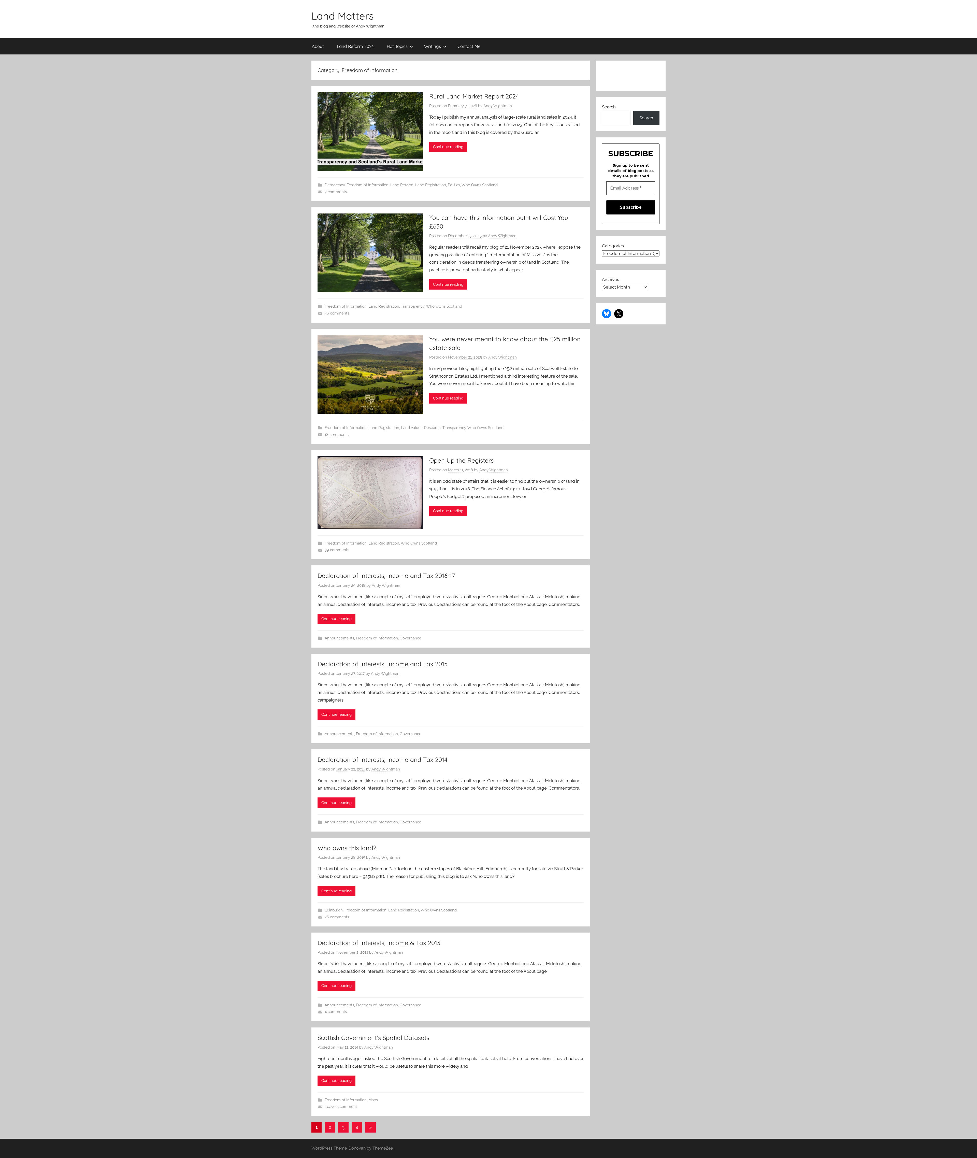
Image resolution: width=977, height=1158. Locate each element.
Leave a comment (341, 1106)
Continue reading (448, 147)
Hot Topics (397, 46)
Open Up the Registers (461, 460)
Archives (610, 279)
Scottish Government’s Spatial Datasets (373, 1037)
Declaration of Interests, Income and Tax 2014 (383, 759)
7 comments (336, 192)
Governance (410, 638)
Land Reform (401, 185)
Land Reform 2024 (355, 46)
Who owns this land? (347, 848)
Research (432, 427)
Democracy (335, 185)
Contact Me (469, 46)
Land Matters (342, 15)
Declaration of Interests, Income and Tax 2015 (383, 664)
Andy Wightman (497, 106)
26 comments (337, 917)
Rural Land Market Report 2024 (474, 96)
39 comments (337, 550)
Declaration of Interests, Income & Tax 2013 (379, 943)
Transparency (412, 306)
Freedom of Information (368, 185)
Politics (454, 185)
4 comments (336, 1011)
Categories (613, 245)
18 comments (337, 434)
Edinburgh (334, 910)
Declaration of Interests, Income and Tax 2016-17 (386, 575)
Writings (432, 46)
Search (609, 106)
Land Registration (430, 185)
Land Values (411, 427)
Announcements (339, 638)
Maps (373, 1100)
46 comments (337, 313)
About (318, 46)
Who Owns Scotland (480, 185)
